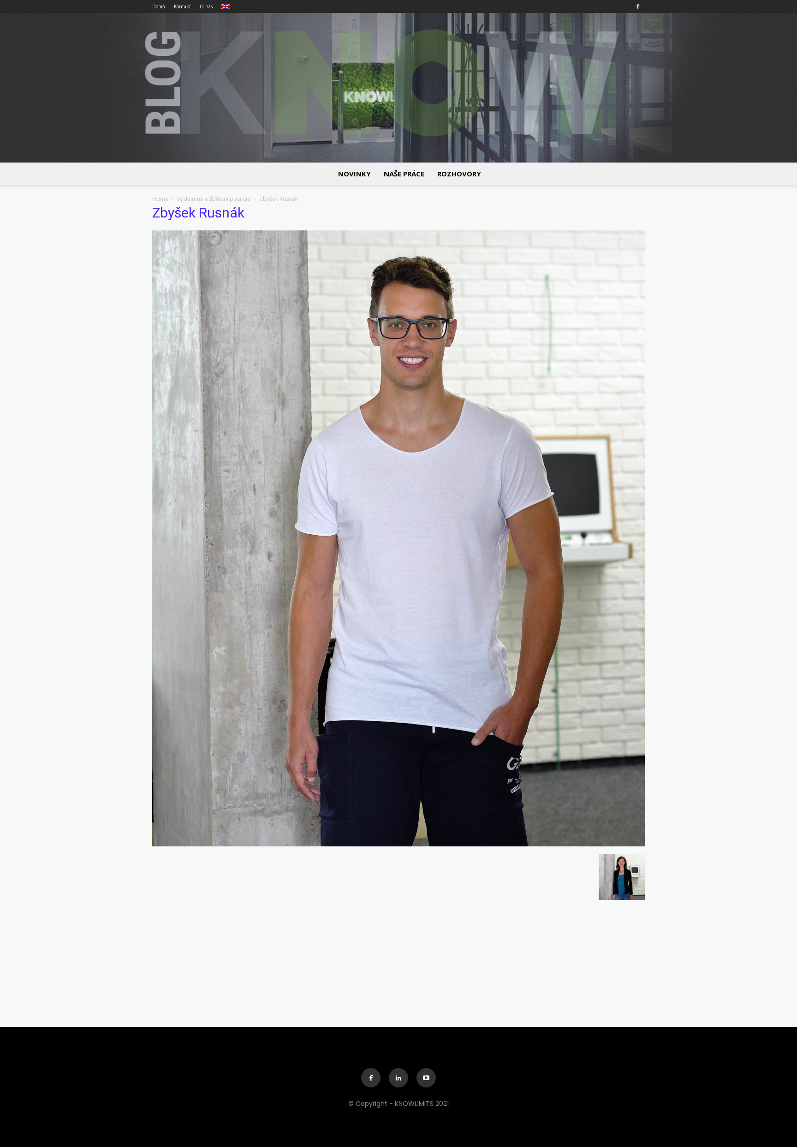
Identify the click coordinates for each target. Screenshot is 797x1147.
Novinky (354, 173)
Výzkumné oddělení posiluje (213, 199)
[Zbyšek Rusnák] (398, 844)
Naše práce (404, 173)
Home (160, 199)
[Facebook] (638, 6)
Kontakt (182, 6)
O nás (206, 6)
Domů (158, 6)
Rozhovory (459, 173)
